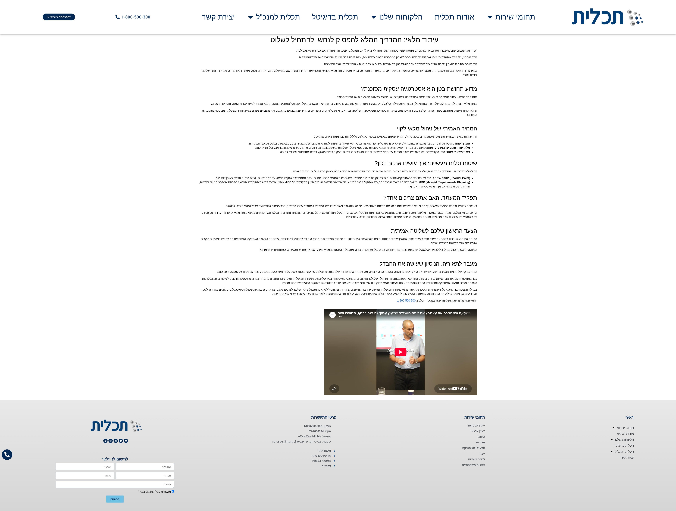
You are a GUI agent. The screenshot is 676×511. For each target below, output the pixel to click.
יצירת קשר (218, 17)
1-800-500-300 (406, 300)
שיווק (481, 436)
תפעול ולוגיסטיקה (473, 448)
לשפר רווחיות (476, 459)
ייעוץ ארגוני (478, 431)
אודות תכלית (454, 17)
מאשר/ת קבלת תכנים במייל (155, 491)
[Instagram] (110, 441)
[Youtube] (126, 441)
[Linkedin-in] (116, 441)
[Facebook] (121, 441)
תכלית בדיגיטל (335, 17)
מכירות (480, 442)
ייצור (482, 453)
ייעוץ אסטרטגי (476, 425)
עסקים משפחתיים (473, 464)
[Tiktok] (105, 441)
